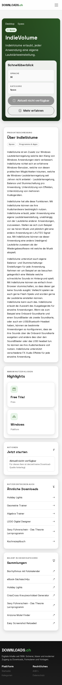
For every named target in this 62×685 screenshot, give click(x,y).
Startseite (6, 671)
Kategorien (7, 675)
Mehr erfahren (33, 110)
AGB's (35, 671)
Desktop (9, 23)
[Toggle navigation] (56, 5)
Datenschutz (39, 675)
